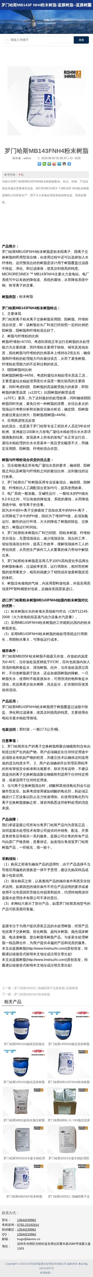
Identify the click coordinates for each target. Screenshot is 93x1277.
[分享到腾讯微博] (59, 164)
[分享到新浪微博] (54, 164)
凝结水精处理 (22, 381)
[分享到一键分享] (69, 164)
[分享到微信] (44, 164)
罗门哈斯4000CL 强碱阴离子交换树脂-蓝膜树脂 (46, 988)
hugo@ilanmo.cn (28, 1239)
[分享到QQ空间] (49, 164)
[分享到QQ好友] (64, 164)
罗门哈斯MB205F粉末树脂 (32, 994)
